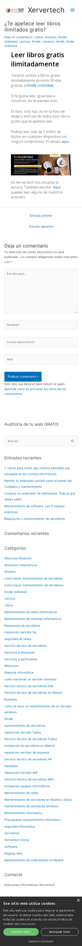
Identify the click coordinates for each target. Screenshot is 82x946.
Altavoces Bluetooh (18, 558)
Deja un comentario (18, 37)
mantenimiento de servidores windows (31, 806)
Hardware (11, 766)
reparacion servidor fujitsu (22, 732)
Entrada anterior (41, 215)
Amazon (50, 37)
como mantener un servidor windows (30, 679)
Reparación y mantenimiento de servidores (34, 519)
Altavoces (11, 666)
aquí (65, 141)
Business (10, 699)
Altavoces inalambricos (20, 565)
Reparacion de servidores (22, 625)
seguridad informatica (19, 826)
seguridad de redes (17, 639)
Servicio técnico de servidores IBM (28, 779)
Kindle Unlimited (39, 85)
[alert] (41, 921)
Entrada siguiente (41, 226)
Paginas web (13, 853)
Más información (25, 923)
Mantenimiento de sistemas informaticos (32, 619)
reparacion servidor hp (20, 632)
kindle (60, 41)
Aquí (56, 187)
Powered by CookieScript (41, 941)
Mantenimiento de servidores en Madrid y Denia (38, 799)
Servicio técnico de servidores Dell (28, 686)
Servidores (11, 833)
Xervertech (46, 10)
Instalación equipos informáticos (27, 786)
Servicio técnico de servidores (25, 645)
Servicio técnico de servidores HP (28, 759)
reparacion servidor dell (20, 772)
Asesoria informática (18, 672)
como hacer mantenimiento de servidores (33, 578)
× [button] (78, 900)
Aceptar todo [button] (20, 932)
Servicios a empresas (19, 652)
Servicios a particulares (20, 659)
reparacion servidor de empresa (26, 752)
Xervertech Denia (16, 840)
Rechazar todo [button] (59, 932)
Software (10, 846)
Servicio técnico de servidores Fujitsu (30, 739)
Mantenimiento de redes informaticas (30, 612)
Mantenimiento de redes (21, 793)
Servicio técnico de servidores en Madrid (33, 692)
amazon (48, 41)
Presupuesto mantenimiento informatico (32, 819)
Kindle (36, 41)
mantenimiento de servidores (24, 725)
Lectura (24, 41)
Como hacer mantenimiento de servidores (33, 585)
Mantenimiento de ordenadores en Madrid (33, 860)
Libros (39, 37)
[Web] (41, 360)
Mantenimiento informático (23, 813)
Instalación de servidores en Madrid (29, 745)
